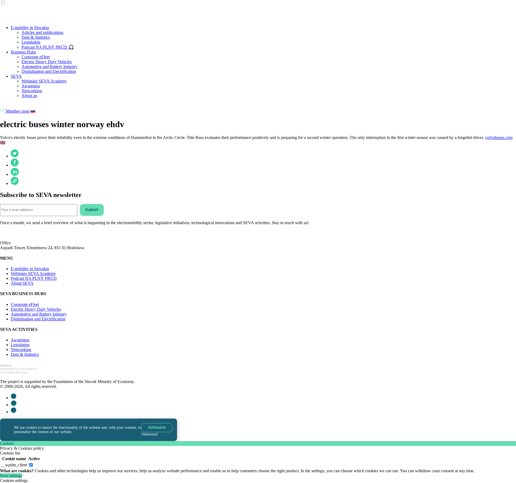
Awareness (31, 86)
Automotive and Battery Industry (49, 66)
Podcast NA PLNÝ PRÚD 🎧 (48, 47)
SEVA (16, 76)
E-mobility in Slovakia (30, 27)
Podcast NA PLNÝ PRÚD (34, 278)
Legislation (31, 42)
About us (29, 95)
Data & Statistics (36, 37)
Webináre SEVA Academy (44, 81)
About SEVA (22, 283)
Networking (32, 90)
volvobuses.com (499, 137)
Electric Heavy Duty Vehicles (47, 61)
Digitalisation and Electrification (49, 71)
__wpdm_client (14, 465)
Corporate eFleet (36, 57)
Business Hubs (23, 52)
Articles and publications (42, 32)
